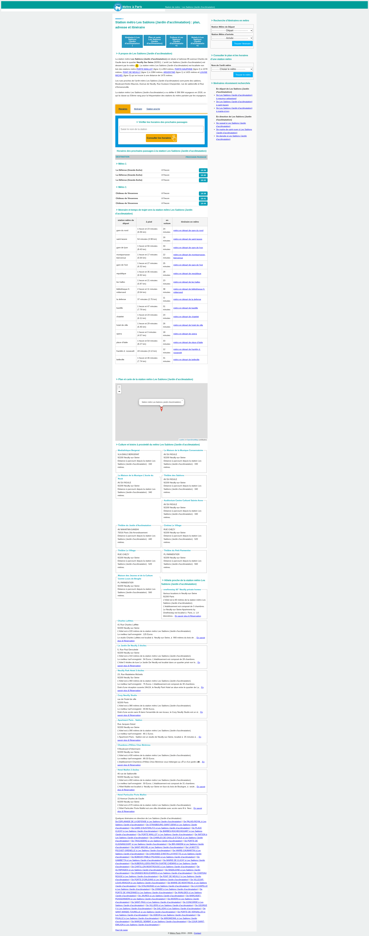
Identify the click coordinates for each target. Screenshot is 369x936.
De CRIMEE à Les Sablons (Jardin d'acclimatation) (175, 889)
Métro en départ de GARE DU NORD (188, 230)
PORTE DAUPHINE (183, 69)
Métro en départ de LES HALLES (186, 282)
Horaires (123, 109)
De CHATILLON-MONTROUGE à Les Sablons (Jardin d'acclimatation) (163, 866)
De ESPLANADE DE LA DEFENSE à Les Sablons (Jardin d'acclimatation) (148, 821)
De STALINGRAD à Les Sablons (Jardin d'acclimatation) (163, 886)
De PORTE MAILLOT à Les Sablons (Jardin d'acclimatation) (165, 834)
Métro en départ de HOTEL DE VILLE (188, 325)
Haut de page (121, 930)
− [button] (119, 391)
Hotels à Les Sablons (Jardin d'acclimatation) (197, 41)
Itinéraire (138, 109)
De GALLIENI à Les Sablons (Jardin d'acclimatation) (177, 908)
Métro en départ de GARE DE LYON (188, 247)
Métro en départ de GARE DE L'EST (188, 265)
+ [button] (119, 387)
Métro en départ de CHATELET (186, 316)
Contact (197, 933)
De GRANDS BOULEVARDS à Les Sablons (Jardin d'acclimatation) (161, 873)
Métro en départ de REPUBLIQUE (187, 273)
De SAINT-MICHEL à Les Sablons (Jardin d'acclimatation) (157, 847)
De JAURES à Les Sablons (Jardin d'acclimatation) (161, 896)
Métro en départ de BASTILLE (185, 308)
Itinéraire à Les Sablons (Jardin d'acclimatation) (132, 41)
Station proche (153, 109)
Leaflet (181, 439)
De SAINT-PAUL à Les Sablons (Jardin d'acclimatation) (156, 902)
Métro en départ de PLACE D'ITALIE (188, 342)
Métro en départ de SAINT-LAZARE (187, 239)
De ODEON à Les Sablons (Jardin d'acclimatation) (173, 915)
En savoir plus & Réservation (188, 616)
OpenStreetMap (192, 439)
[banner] (130, 7)
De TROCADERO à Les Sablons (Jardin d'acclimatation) (157, 841)
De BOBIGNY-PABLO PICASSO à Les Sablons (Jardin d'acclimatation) (163, 857)
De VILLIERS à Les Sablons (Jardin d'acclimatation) (169, 905)
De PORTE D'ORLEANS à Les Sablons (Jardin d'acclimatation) (160, 879)
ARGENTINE (169, 72)
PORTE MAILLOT (145, 69)
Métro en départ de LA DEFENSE (187, 299)
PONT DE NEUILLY (132, 72)
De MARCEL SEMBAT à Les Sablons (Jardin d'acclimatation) (159, 921)
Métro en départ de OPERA (185, 334)
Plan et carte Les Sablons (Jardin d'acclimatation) (154, 40)
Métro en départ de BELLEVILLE (186, 359)
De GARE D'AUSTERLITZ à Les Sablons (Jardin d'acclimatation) (160, 828)
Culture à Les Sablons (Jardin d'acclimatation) (176, 41)
